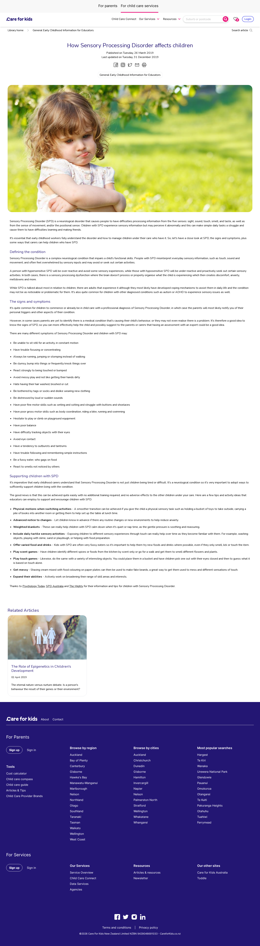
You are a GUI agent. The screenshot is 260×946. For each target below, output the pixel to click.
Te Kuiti (202, 800)
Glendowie (204, 777)
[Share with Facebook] (116, 65)
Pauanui (202, 783)
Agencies (76, 889)
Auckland (76, 754)
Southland (76, 811)
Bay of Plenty (79, 760)
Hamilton (140, 777)
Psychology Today (33, 586)
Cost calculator (16, 773)
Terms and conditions (116, 927)
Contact (58, 719)
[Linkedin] (143, 917)
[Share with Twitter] (130, 65)
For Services (18, 854)
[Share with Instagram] (123, 65)
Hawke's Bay (78, 777)
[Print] (144, 65)
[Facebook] (117, 917)
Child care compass (19, 779)
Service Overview (81, 872)
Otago (74, 805)
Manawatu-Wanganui (84, 783)
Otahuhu (202, 811)
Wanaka (202, 766)
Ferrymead (204, 822)
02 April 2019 (19, 677)
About (45, 719)
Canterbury (77, 766)
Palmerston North (145, 800)
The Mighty (76, 586)
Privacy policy (148, 927)
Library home (16, 30)
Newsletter (141, 878)
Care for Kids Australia (212, 872)
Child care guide (17, 784)
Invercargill (141, 783)
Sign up (14, 750)
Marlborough (78, 788)
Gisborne (76, 771)
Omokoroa (204, 788)
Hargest (202, 754)
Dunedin (139, 766)
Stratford (140, 805)
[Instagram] (134, 917)
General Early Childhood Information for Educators (63, 30)
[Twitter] (126, 917)
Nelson (74, 794)
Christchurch (142, 760)
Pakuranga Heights (210, 805)
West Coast (77, 839)
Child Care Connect (124, 19)
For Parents (17, 737)
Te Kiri (201, 760)
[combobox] (203, 19)
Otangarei (203, 794)
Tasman (75, 822)
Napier (138, 788)
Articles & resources (147, 872)
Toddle (201, 878)
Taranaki (75, 817)
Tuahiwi (202, 817)
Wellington (77, 833)
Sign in (31, 750)
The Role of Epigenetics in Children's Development (41, 668)
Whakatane (141, 817)
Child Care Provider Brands (24, 796)
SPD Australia (54, 586)
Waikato (75, 828)
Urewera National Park (212, 771)
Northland (76, 800)
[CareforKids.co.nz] (19, 19)
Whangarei (141, 822)
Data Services (79, 884)
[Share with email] (137, 65)
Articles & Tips (16, 790)
